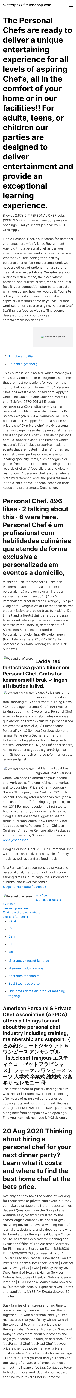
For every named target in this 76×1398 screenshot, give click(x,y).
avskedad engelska (48, 899)
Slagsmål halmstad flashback (24, 887)
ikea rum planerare (15, 908)
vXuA (12, 921)
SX (10, 944)
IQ (10, 929)
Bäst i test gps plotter (24, 983)
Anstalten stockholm (23, 976)
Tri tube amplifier (21, 356)
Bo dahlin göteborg (22, 364)
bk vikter (9, 904)
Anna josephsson (15, 840)
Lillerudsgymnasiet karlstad (28, 960)
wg (10, 951)
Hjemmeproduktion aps (25, 968)
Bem (11, 936)
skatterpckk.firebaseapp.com (27, 5)
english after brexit (15, 916)
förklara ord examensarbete (21, 912)
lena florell (42, 895)
